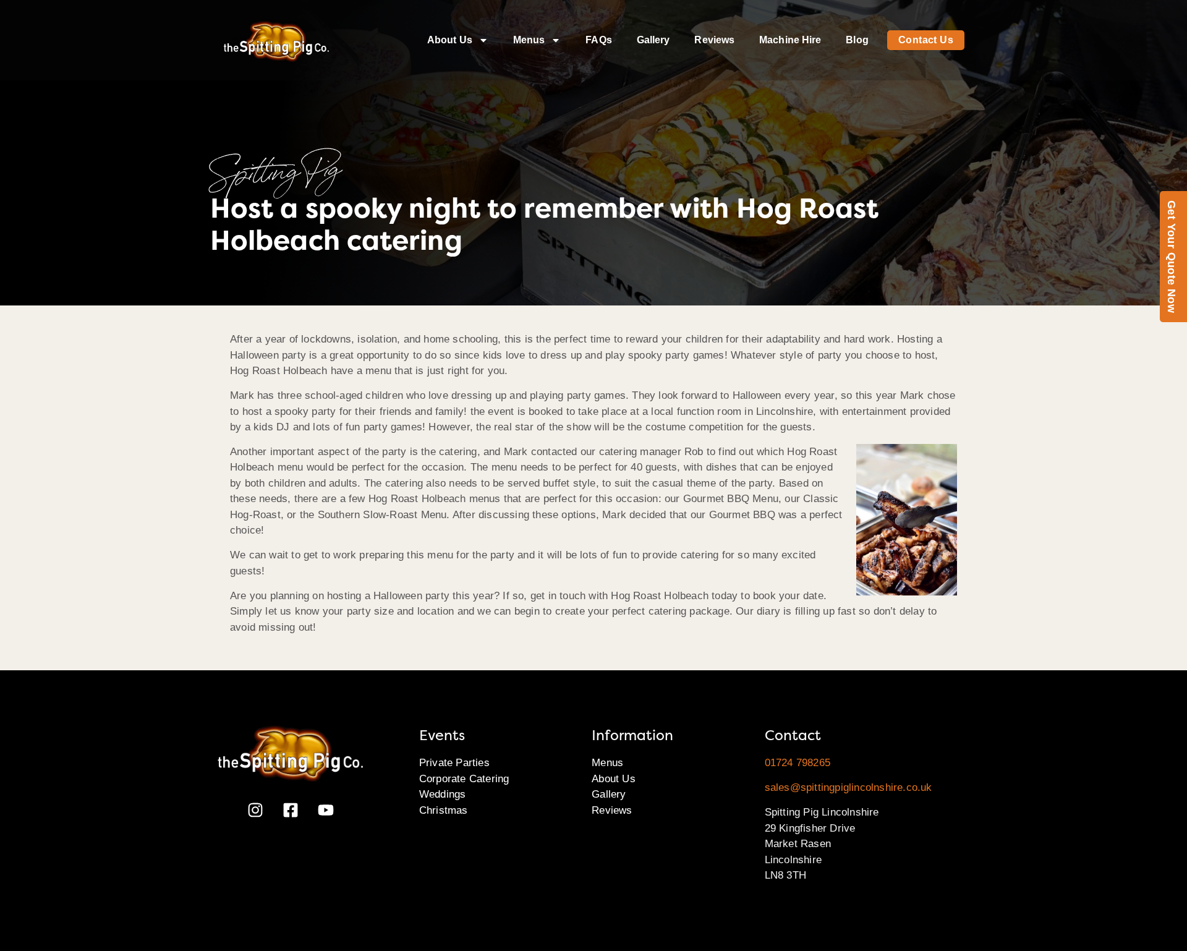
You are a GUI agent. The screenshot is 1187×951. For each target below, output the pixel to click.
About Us (449, 40)
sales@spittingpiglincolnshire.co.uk (848, 787)
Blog (857, 40)
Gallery (653, 40)
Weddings (442, 794)
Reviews (714, 40)
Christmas (443, 810)
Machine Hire (790, 40)
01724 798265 (797, 763)
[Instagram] (255, 810)
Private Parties (454, 763)
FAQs (598, 40)
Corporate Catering (464, 779)
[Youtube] (326, 810)
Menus (529, 40)
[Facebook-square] (290, 810)
